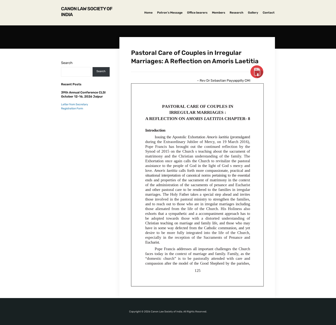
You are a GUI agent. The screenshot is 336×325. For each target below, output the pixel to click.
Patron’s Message (170, 12)
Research (236, 12)
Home (148, 12)
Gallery (253, 12)
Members (218, 12)
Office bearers (197, 12)
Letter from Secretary (74, 104)
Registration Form (72, 108)
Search (67, 63)
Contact (269, 12)
